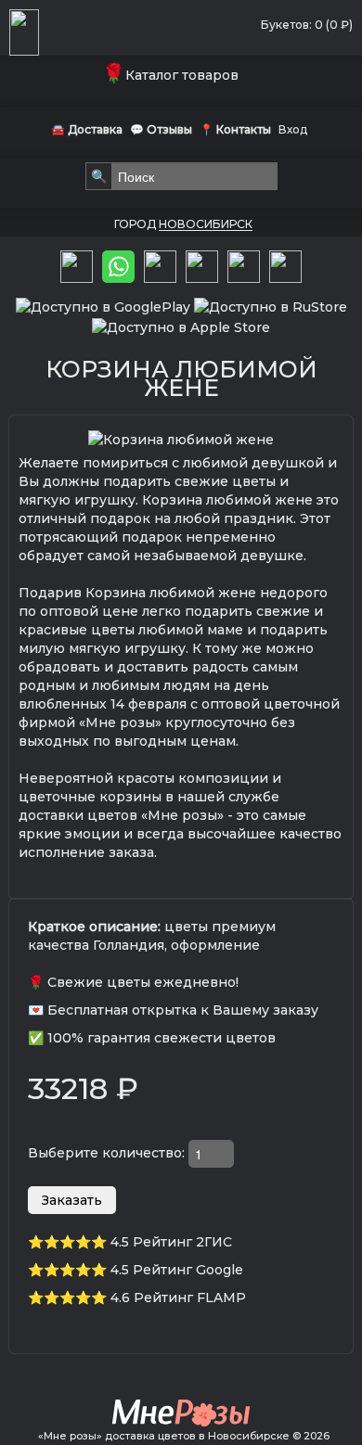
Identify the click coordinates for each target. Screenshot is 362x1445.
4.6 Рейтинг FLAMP (178, 1297)
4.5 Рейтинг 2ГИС (171, 1242)
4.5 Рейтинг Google (176, 1269)
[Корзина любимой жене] (181, 438)
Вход (292, 129)
